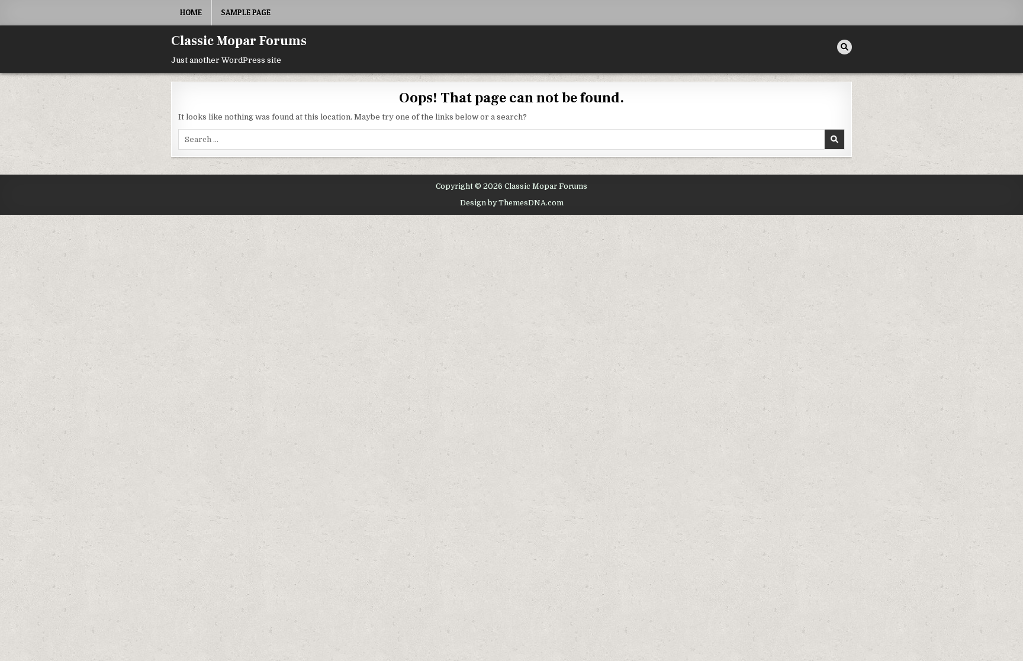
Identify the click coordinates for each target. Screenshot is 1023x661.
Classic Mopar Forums (239, 41)
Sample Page (246, 12)
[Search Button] (844, 47)
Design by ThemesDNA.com (512, 203)
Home (191, 12)
